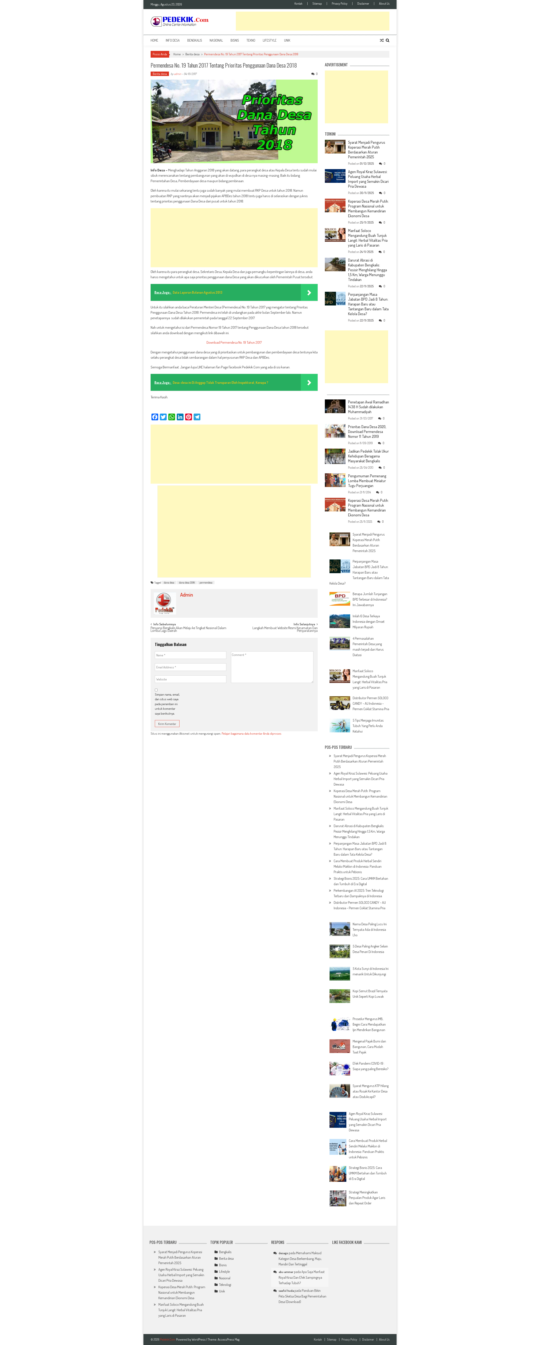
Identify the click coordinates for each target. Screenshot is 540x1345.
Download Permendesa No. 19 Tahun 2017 (234, 342)
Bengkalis (194, 40)
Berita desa (192, 54)
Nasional (216, 40)
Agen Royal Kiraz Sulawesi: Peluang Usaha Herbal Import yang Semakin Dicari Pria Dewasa (368, 179)
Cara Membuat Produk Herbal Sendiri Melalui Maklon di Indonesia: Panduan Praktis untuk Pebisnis (358, 866)
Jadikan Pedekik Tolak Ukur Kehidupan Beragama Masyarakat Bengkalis (368, 456)
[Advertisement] (312, 21)
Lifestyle (270, 40)
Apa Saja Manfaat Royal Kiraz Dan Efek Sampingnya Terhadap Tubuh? (302, 1277)
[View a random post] (382, 40)
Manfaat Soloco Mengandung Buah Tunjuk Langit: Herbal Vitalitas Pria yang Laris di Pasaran (367, 237)
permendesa (206, 582)
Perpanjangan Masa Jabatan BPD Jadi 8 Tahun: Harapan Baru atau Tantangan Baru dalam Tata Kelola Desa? (368, 304)
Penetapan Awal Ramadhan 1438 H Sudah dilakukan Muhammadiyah (368, 407)
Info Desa (173, 40)
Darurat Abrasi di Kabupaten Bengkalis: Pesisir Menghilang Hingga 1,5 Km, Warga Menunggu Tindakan (367, 270)
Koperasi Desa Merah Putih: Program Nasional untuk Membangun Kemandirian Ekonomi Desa (368, 208)
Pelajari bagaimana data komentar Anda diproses (251, 734)
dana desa (169, 582)
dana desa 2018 (187, 582)
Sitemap (317, 3)
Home (154, 40)
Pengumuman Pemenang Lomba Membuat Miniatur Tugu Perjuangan (367, 481)
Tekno (251, 40)
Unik (287, 40)
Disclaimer (363, 3)
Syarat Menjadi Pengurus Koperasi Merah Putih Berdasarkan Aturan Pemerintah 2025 (366, 149)
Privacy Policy (339, 3)
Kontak (298, 3)
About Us (384, 3)
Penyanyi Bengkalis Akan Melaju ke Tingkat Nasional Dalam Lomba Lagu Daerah (188, 630)
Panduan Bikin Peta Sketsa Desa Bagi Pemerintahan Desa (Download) (302, 1296)
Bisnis (235, 40)
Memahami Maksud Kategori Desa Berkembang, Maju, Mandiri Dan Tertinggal (300, 1258)
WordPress (199, 1339)
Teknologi (225, 1285)
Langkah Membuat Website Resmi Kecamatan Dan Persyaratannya (285, 630)
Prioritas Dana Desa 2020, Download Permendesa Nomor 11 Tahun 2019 (367, 431)
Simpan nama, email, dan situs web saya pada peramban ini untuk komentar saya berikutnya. (167, 703)
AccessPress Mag (228, 1339)
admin (177, 74)
